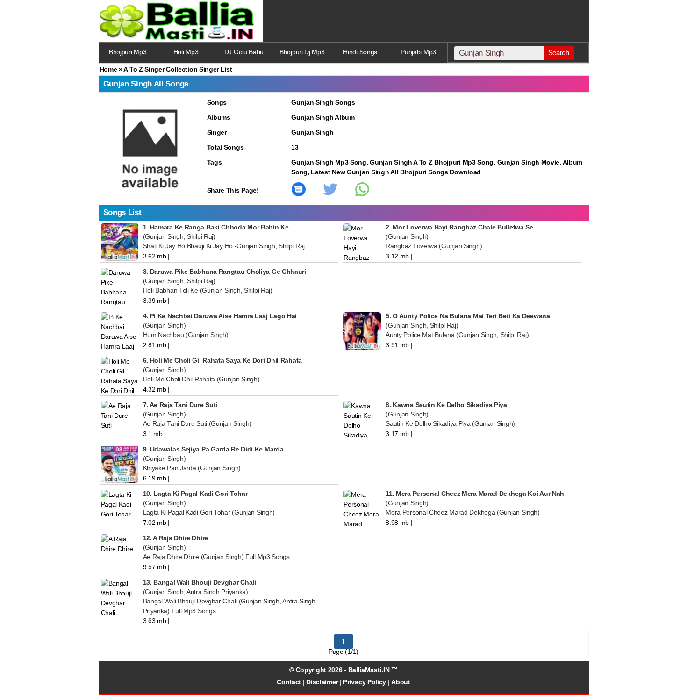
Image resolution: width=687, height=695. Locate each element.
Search (558, 53)
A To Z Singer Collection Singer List (177, 69)
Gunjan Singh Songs (323, 102)
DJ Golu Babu (244, 52)
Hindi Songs (360, 52)
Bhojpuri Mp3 (127, 52)
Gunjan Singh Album (323, 117)
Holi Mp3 (186, 52)
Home (108, 69)
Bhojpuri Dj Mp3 (302, 52)
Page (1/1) (343, 651)
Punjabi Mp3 (418, 52)
